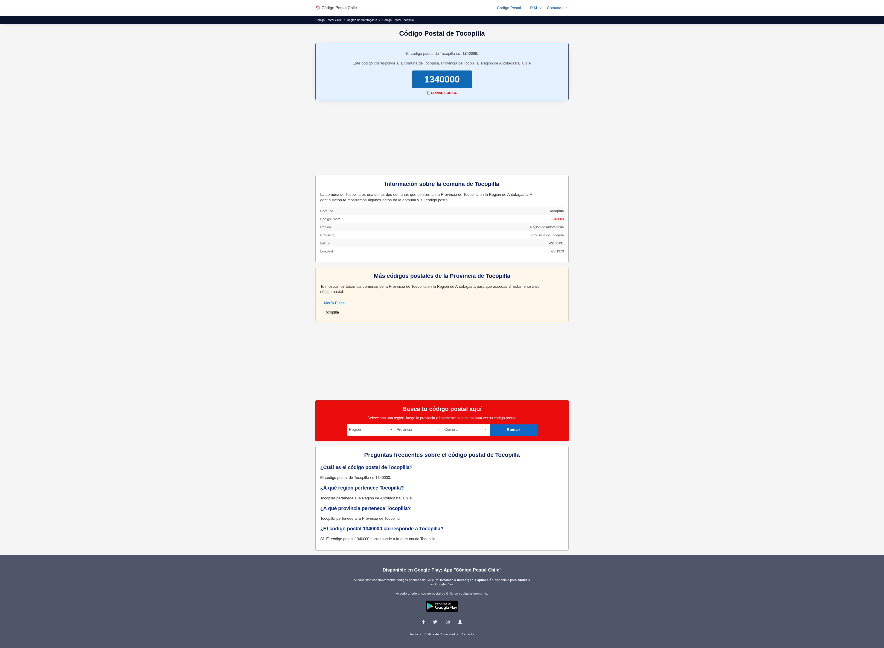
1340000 (557, 219)
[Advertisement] (442, 138)
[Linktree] (460, 622)
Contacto (467, 634)
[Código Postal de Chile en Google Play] (442, 606)
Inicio (414, 634)
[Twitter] (435, 622)
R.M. (534, 8)
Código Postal (509, 8)
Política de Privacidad (439, 634)
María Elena (334, 303)
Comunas (555, 8)
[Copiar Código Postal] (428, 92)
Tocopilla (331, 312)
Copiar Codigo (444, 93)
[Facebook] (423, 622)
